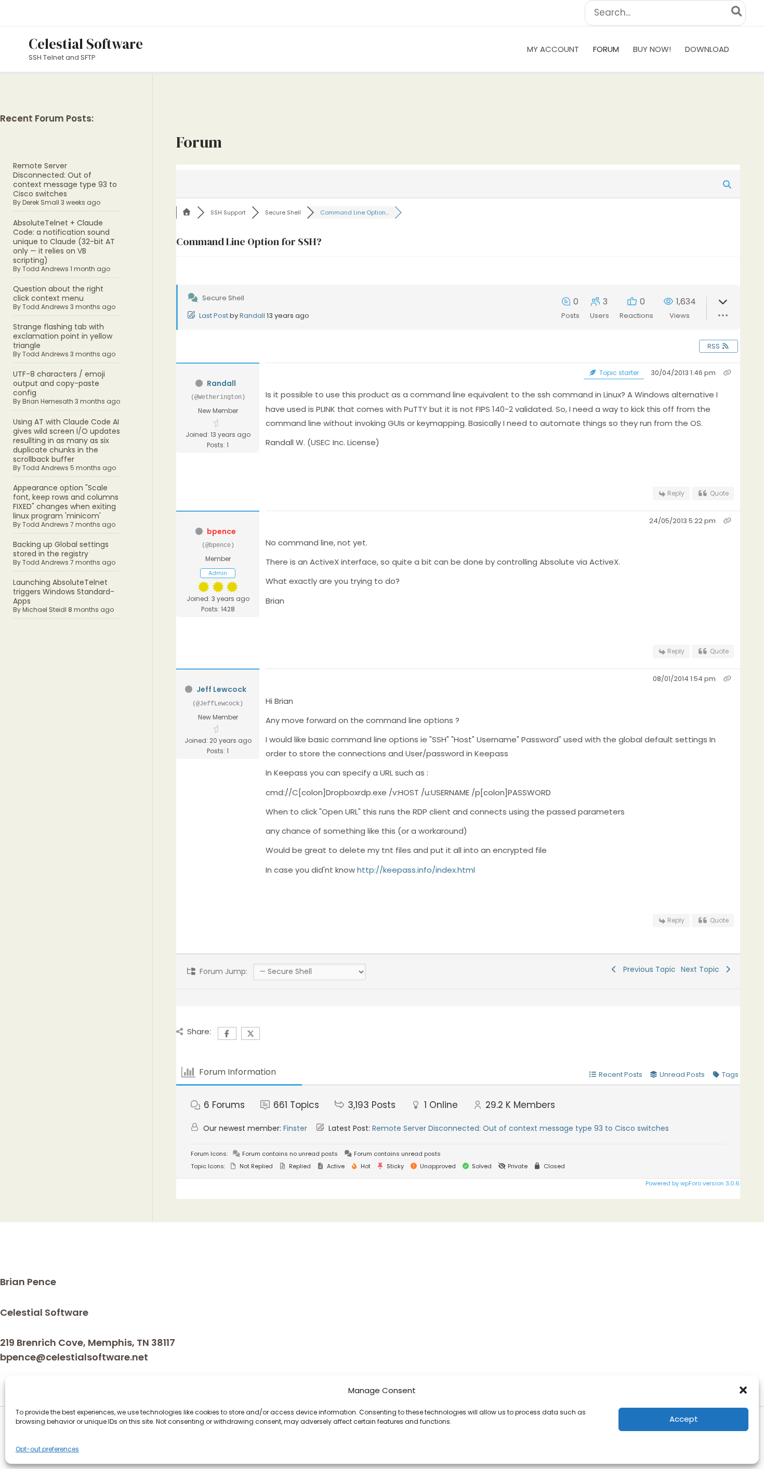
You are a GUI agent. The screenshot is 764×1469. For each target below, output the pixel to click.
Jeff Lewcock (221, 689)
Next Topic (702, 969)
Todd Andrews (45, 268)
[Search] (737, 13)
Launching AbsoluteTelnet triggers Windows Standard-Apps (63, 591)
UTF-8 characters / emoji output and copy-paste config (59, 383)
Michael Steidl (44, 609)
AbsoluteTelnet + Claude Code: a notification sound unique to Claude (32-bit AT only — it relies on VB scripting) (64, 241)
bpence (221, 531)
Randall (252, 315)
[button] (743, 1390)
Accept (683, 1418)
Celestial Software (86, 44)
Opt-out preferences (47, 1449)
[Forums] (186, 212)
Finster (295, 1128)
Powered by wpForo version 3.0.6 (692, 1183)
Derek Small (40, 202)
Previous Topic (647, 969)
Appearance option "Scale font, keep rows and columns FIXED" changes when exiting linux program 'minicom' (65, 502)
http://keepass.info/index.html (416, 869)
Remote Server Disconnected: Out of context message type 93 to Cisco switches (65, 180)
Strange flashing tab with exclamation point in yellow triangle (62, 336)
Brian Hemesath (47, 401)
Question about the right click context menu (58, 293)
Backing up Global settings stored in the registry (61, 549)
